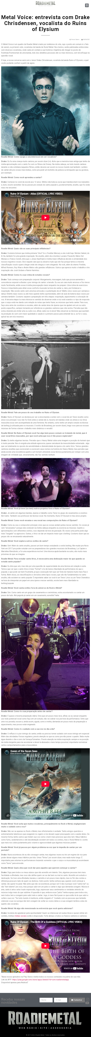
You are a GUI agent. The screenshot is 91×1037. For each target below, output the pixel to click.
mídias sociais (21, 916)
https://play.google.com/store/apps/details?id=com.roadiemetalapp (40, 980)
